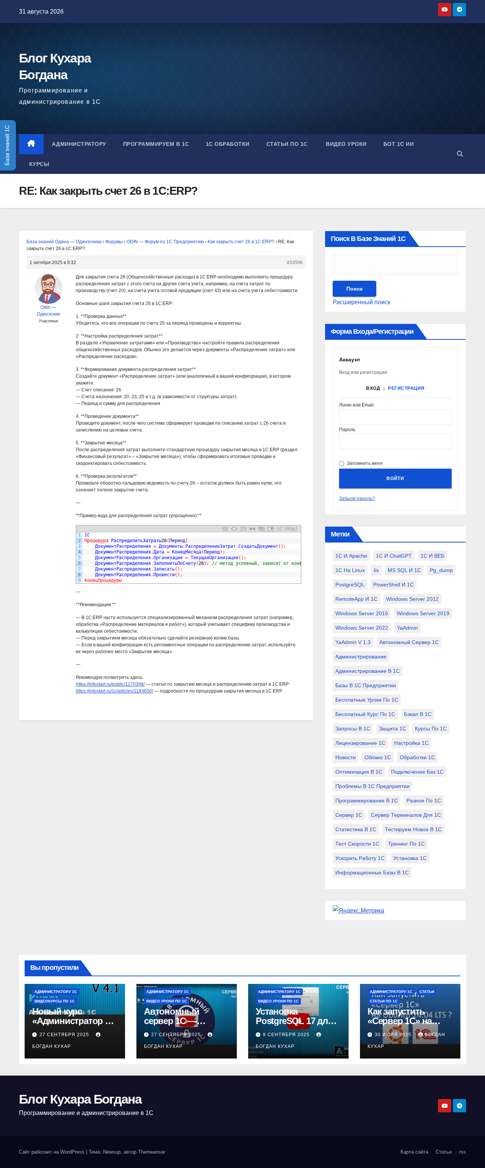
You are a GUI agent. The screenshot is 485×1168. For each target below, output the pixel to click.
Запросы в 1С (352, 729)
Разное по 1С (424, 800)
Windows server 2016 (361, 613)
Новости (345, 757)
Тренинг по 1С (406, 844)
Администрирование (360, 657)
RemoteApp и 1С (356, 599)
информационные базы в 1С (372, 872)
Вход (373, 388)
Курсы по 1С (431, 729)
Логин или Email (356, 405)
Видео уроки (345, 144)
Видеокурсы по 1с (54, 1001)
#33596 (295, 262)
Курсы (38, 164)
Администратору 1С (55, 992)
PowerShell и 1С (393, 585)
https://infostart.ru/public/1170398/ (110, 684)
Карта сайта (414, 1152)
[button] (460, 154)
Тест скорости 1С (357, 844)
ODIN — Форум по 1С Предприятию (165, 241)
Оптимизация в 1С (358, 772)
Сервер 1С (348, 815)
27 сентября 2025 (65, 1034)
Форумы (114, 241)
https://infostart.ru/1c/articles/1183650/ (114, 691)
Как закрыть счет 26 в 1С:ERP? (241, 241)
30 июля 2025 (394, 1034)
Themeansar (151, 1152)
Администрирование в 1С (367, 671)
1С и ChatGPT (394, 556)
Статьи (426, 992)
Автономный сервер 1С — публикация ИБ (175, 1020)
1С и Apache (351, 556)
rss (462, 1152)
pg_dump (441, 570)
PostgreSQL (350, 585)
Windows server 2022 (361, 628)
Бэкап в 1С (418, 714)
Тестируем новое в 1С (413, 829)
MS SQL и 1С (404, 570)
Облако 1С (378, 757)
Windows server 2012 (412, 599)
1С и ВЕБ (432, 556)
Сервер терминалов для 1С (406, 815)
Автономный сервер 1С (409, 642)
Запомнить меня (365, 463)
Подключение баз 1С (417, 772)
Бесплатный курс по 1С (365, 714)
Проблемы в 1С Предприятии (372, 786)
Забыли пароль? (357, 498)
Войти (395, 478)
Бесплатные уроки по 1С (366, 700)
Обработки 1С (417, 757)
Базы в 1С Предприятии (365, 685)
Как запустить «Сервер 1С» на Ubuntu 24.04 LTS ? (406, 1020)
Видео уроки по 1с (166, 1001)
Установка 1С (410, 858)
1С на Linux (350, 570)
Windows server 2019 (423, 613)
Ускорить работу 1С (360, 858)
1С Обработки (228, 144)
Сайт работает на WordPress (52, 1152)
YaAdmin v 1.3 (353, 642)
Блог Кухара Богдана (80, 1099)
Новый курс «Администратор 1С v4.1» (74, 1020)
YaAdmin (407, 628)
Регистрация (406, 388)
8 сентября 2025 (287, 1034)
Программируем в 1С (156, 144)
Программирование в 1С (366, 800)
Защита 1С (392, 729)
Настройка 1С (411, 743)
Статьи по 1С (287, 144)
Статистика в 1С (355, 829)
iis (376, 570)
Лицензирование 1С (360, 743)
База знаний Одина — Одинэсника (64, 241)
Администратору (79, 144)
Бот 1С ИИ (398, 144)
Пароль (347, 429)
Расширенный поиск (361, 302)
